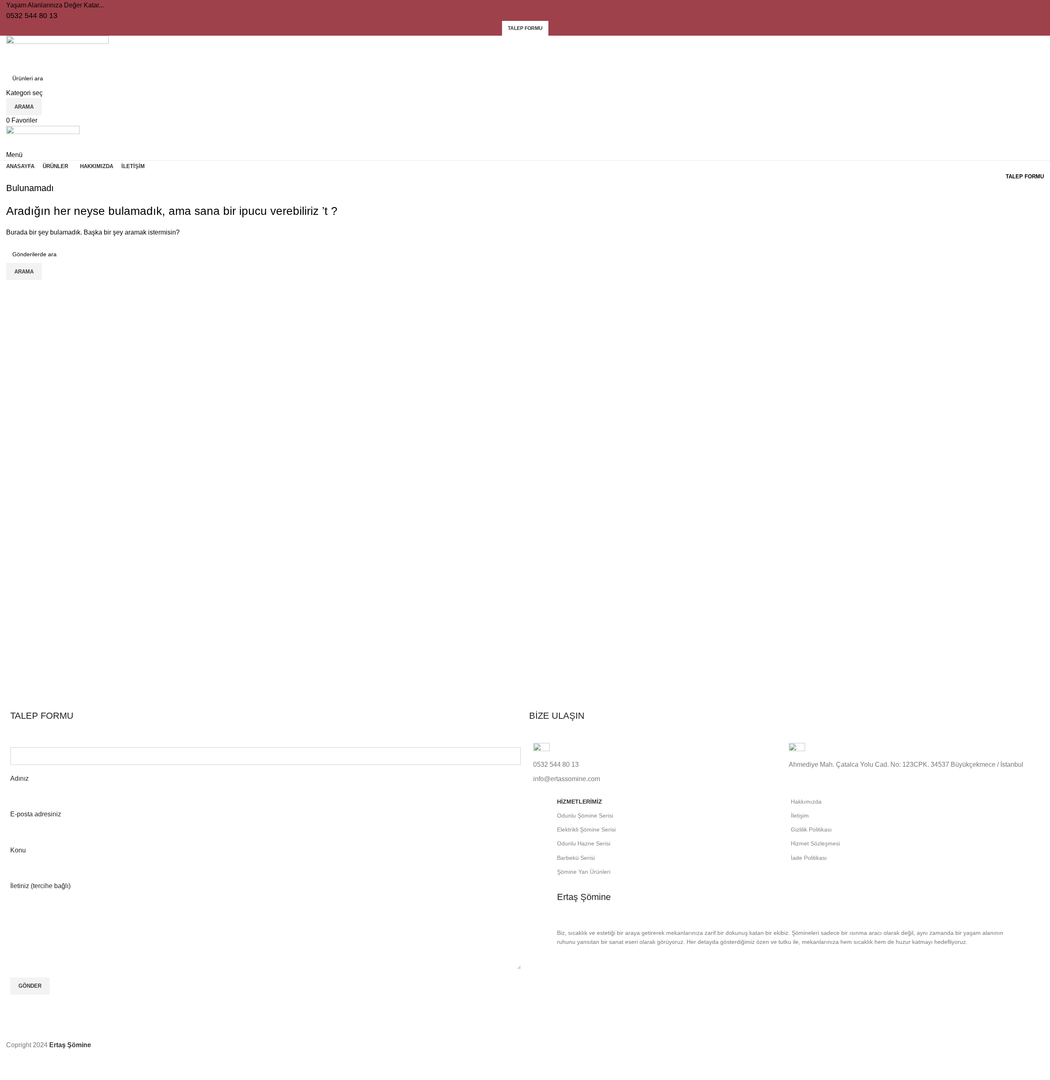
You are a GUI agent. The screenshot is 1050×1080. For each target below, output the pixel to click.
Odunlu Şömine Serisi (585, 815)
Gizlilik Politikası (811, 829)
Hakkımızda (806, 801)
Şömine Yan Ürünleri (583, 871)
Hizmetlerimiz (579, 801)
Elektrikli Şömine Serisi (586, 829)
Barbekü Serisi (576, 857)
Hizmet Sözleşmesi (815, 843)
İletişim (800, 815)
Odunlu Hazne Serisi (583, 843)
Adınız (19, 778)
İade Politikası (809, 857)
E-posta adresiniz (35, 814)
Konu (18, 850)
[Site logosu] (57, 51)
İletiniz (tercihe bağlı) (40, 885)
